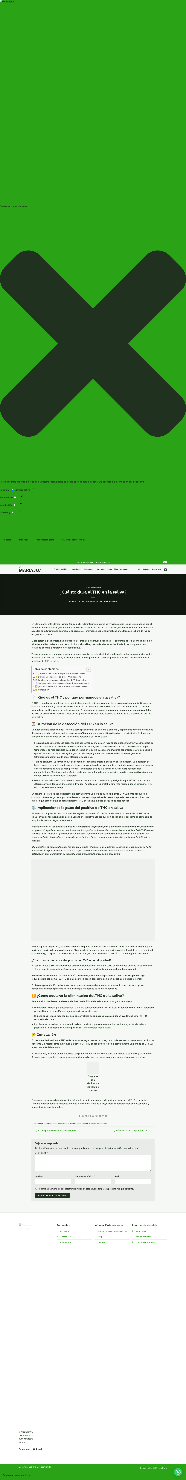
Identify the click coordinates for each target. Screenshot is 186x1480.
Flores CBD (65, 1231)
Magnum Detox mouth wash (96, 1027)
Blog (116, 569)
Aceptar (7, 539)
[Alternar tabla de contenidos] (87, 669)
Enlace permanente (99, 1124)
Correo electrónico (85, 1176)
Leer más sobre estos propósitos (17, 532)
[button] (93, 344)
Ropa (109, 569)
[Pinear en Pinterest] (93, 1116)
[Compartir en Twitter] (86, 1116)
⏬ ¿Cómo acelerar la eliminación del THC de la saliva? (61, 686)
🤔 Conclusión (42, 690)
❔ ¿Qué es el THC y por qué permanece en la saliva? (60, 673)
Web (117, 1176)
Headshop (75, 569)
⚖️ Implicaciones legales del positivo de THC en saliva (60, 680)
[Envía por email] (90, 1116)
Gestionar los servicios (12, 522)
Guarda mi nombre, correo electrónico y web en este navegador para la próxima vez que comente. (86, 1189)
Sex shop (101, 569)
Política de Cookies (10, 546)
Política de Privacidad (11, 550)
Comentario (41, 1153)
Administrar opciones (11, 518)
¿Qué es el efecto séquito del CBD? (132, 1130)
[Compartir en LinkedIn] (100, 1116)
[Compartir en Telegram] (106, 1116)
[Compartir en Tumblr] (103, 1116)
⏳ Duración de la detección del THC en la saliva (58, 677)
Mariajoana (110, 601)
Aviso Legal (6, 555)
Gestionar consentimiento (17, 1475)
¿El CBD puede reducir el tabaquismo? (56, 1130)
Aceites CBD (65, 1237)
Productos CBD (60, 569)
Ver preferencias (45, 539)
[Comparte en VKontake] (96, 1116)
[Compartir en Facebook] (80, 1116)
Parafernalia (65, 1242)
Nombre (39, 1176)
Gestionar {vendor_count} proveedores (20, 527)
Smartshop (88, 569)
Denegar (23, 539)
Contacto (124, 569)
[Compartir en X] (83, 1116)
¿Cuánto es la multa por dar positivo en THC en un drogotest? (64, 683)
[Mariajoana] (30, 569)
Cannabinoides (93, 587)
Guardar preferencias (74, 539)
